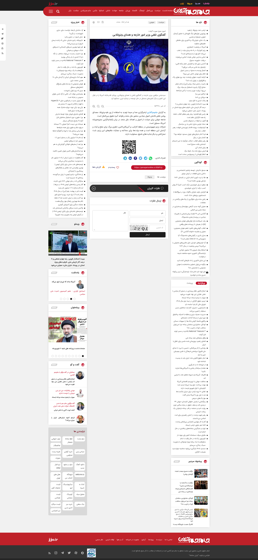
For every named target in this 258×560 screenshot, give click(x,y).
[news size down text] (102, 106)
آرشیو (144, 539)
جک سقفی (80, 504)
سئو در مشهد (67, 464)
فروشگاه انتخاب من (68, 476)
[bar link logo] (53, 4)
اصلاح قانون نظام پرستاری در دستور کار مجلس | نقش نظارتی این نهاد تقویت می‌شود (63, 382)
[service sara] (197, 4)
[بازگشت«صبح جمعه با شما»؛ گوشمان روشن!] (200, 473)
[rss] (2, 53)
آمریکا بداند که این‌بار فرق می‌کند (63, 281)
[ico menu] (51, 11)
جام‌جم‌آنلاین (152, 112)
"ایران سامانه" (194, 555)
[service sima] (189, 4)
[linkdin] (130, 158)
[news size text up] (93, 106)
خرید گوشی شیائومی (68, 453)
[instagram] (2, 29)
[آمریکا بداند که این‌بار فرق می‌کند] (80, 284)
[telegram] (2, 34)
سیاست (161, 22)
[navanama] (206, 4)
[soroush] (125, 158)
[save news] (103, 22)
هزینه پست (56, 451)
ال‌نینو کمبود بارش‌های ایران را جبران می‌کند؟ (63, 419)
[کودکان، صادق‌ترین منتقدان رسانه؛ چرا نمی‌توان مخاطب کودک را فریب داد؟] (200, 501)
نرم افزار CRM (57, 466)
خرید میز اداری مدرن (68, 506)
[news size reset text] (98, 106)
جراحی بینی (80, 451)
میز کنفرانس (56, 510)
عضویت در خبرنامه (132, 539)
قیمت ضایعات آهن (56, 486)
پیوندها (151, 539)
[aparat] (2, 44)
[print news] (93, 22)
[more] (177, 461)
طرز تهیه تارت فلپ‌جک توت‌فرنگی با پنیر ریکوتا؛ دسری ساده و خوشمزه (189, 273)
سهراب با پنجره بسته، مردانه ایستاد (63, 397)
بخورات (57, 458)
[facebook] (135, 158)
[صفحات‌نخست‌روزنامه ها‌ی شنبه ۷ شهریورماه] (67, 329)
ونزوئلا (149, 177)
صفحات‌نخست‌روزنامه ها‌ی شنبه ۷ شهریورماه (68, 348)
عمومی (151, 22)
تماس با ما (168, 539)
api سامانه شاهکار (68, 440)
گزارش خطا (96, 167)
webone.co (80, 474)
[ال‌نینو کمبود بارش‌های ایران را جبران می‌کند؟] (80, 419)
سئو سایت (80, 438)
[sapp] (2, 49)
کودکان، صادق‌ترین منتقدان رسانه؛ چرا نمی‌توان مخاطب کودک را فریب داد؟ (184, 501)
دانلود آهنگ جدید (80, 466)
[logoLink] (192, 11)
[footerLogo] (194, 540)
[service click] (182, 4)
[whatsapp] (150, 158)
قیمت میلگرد (55, 504)
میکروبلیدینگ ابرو (67, 486)
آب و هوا (120, 539)
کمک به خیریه (81, 486)
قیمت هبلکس (57, 496)
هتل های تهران (57, 476)
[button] (74, 299)
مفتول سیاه (80, 494)
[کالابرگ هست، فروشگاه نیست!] (200, 517)
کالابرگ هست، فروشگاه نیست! (183, 524)
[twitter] (2, 39)
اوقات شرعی (110, 539)
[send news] (98, 22)
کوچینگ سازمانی (69, 496)
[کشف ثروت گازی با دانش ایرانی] (80, 407)
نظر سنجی (99, 539)
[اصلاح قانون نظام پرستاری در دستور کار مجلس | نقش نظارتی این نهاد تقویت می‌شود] (80, 378)
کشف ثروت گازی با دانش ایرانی (64, 410)
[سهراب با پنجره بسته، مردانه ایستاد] (80, 394)
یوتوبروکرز (57, 445)
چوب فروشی (55, 438)
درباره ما (159, 539)
